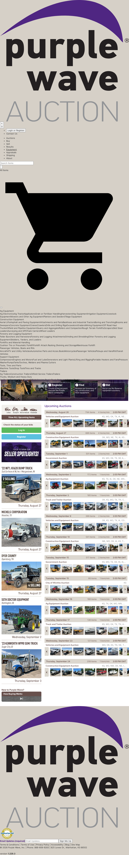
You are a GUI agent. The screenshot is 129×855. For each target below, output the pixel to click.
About (9, 158)
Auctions (10, 138)
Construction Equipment (12, 319)
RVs (114, 351)
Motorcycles (70, 351)
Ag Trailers (5, 374)
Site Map (75, 844)
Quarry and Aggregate (48, 328)
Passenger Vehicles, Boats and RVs (17, 348)
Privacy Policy (42, 844)
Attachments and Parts (51, 322)
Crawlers (41, 325)
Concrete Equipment (20, 325)
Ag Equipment (7, 311)
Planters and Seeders (54, 316)
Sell (8, 144)
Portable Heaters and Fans (106, 359)
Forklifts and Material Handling (15, 342)
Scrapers (108, 328)
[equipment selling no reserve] (21, 487)
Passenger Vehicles (86, 351)
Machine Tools (7, 368)
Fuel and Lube (40, 359)
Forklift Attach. (40, 345)
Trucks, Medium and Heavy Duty (16, 377)
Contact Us (11, 133)
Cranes (33, 325)
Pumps (10, 362)
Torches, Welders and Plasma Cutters (37, 362)
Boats (61, 351)
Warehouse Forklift (86, 345)
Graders (81, 325)
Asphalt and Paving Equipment (25, 322)
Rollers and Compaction (70, 328)
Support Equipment (9, 356)
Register (21, 436)
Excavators (72, 325)
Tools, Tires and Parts (10, 365)
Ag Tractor (19, 313)
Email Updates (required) (12, 841)
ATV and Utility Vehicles (19, 351)
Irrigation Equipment (97, 313)
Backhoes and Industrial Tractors (79, 322)
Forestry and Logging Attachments (48, 336)
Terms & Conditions (9, 844)
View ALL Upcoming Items (21, 417)
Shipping (10, 155)
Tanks (16, 362)
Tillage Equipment (73, 316)
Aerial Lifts (5, 322)
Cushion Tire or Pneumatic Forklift (16, 345)
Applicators (29, 313)
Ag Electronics (7, 313)
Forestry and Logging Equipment (16, 333)
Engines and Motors (23, 359)
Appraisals (11, 152)
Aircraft (3, 351)
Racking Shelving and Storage (62, 345)
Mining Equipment (94, 325)
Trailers (3, 371)
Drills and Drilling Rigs (56, 325)
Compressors (6, 359)
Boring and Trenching (105, 322)
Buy (8, 141)
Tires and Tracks (33, 368)
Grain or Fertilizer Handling (48, 313)
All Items (4, 170)
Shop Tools (19, 368)
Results (10, 146)
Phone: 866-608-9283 (38, 847)
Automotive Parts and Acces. (45, 351)
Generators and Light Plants (60, 359)
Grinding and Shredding (76, 336)
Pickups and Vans (104, 351)
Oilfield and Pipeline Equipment (21, 328)
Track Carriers (33, 331)
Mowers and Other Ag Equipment (27, 316)
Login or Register (16, 130)
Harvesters (67, 313)
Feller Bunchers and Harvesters (15, 336)
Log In (21, 430)
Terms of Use (27, 844)
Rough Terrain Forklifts (93, 328)
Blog (67, 844)
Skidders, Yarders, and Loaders (26, 339)
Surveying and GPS (17, 331)
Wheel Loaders (47, 331)
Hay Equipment (79, 313)
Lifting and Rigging (83, 359)
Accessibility (57, 844)
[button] (64, 300)
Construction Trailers (20, 374)
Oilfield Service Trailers (42, 374)
